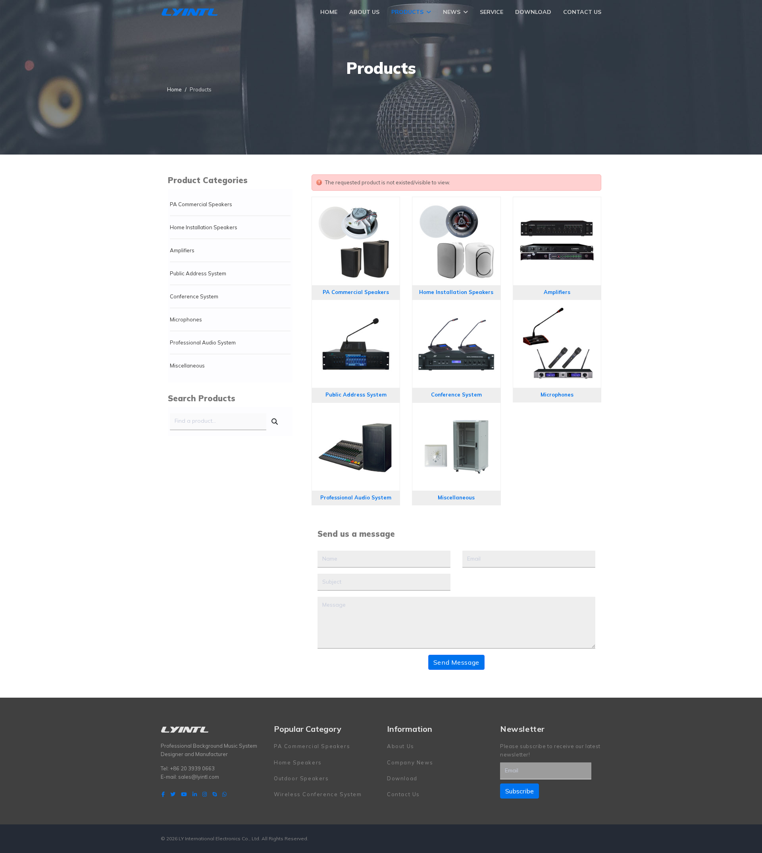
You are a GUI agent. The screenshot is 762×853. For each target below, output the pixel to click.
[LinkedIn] (194, 794)
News (451, 11)
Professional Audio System (203, 342)
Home (328, 11)
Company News (410, 762)
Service (491, 11)
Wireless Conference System (318, 794)
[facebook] (163, 794)
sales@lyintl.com (198, 777)
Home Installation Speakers (203, 227)
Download (533, 11)
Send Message (456, 662)
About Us (364, 11)
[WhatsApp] (224, 794)
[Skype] (214, 794)
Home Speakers (298, 762)
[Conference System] (456, 307)
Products (407, 11)
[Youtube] (184, 794)
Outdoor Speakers (301, 778)
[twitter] (172, 794)
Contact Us (582, 11)
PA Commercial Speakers (201, 204)
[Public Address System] (356, 307)
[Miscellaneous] (456, 410)
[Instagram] (204, 794)
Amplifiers (182, 250)
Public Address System (198, 273)
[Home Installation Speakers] (456, 204)
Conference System (194, 296)
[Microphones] (557, 307)
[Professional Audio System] (356, 410)
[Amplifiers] (557, 204)
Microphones (186, 319)
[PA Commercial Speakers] (356, 204)
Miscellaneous (187, 365)
